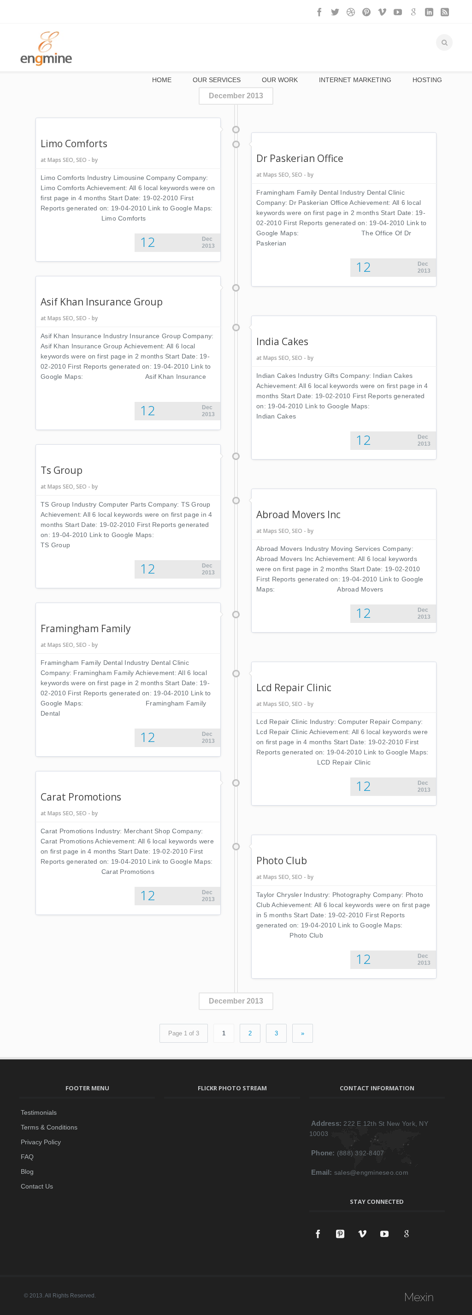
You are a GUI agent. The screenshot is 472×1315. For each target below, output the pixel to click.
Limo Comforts (74, 143)
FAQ (27, 1156)
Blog (27, 1171)
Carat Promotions (81, 796)
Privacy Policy (41, 1142)
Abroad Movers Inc (298, 514)
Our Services (217, 80)
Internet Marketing (355, 80)
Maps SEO (60, 160)
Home (161, 80)
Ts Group (62, 470)
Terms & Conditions (49, 1127)
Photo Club (281, 860)
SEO (81, 160)
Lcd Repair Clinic (293, 687)
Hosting (427, 80)
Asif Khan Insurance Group (102, 301)
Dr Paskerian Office (299, 158)
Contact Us (37, 1186)
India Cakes (282, 341)
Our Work (280, 80)
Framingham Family (86, 628)
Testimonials (39, 1112)
